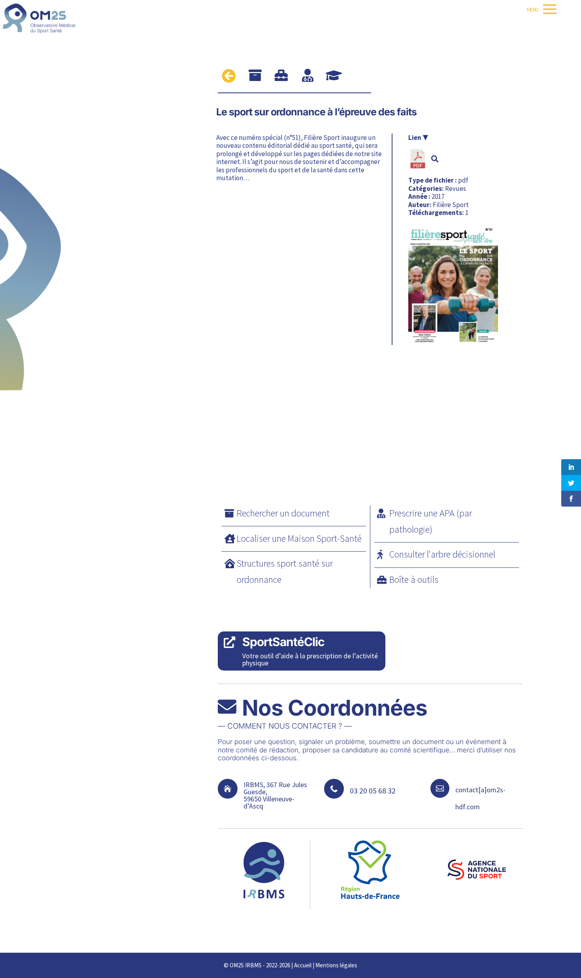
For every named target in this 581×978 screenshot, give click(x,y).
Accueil (302, 965)
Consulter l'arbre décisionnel (442, 554)
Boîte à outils (413, 579)
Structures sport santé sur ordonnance (285, 571)
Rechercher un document (283, 513)
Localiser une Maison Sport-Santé (299, 538)
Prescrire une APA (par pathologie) (430, 521)
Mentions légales (336, 965)
